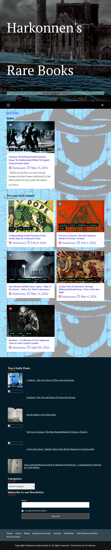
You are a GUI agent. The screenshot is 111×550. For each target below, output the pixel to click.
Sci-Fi (36, 150)
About (18, 533)
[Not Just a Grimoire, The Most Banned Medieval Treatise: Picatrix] (80, 216)
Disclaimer (69, 533)
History (81, 279)
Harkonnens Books (41, 533)
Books (12, 229)
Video (44, 150)
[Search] (102, 105)
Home (10, 533)
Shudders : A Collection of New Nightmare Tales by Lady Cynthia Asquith (29, 341)
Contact (57, 533)
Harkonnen (19, 168)
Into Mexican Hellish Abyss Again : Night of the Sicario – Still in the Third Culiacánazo (30, 288)
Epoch (20, 229)
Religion (28, 150)
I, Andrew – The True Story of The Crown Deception (50, 380)
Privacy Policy (13, 536)
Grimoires (93, 225)
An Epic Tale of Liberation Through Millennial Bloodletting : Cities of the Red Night (79, 289)
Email (24, 500)
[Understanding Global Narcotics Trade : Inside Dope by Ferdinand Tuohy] (31, 216)
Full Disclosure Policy (87, 533)
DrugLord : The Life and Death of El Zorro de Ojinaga (51, 397)
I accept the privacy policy (36, 510)
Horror (90, 279)
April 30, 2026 (40, 347)
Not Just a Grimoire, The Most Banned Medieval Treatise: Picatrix (77, 237)
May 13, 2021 (39, 168)
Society (28, 229)
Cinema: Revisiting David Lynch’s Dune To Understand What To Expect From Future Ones (29, 160)
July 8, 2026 (38, 243)
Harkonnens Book (24, 279)
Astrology (63, 225)
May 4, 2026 (89, 296)
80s (11, 150)
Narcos (36, 279)
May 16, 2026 (39, 294)
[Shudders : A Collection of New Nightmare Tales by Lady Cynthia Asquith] (31, 321)
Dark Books (82, 225)
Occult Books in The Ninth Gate (41, 414)
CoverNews (76, 545)
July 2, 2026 (88, 243)
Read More (14, 185)
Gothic (20, 333)
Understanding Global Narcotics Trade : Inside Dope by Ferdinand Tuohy (28, 237)
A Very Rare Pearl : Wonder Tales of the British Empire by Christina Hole (60, 449)
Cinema (19, 150)
